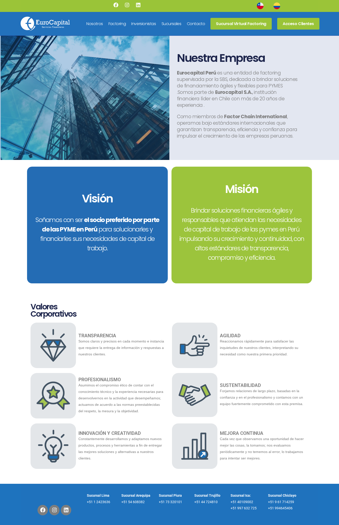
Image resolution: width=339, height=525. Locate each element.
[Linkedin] (138, 5)
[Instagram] (127, 5)
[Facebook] (116, 5)
